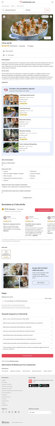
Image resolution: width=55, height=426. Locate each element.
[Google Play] (44, 386)
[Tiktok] (18, 412)
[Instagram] (12, 412)
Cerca (47, 10)
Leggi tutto (5, 82)
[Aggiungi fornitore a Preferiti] (51, 16)
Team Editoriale (5, 401)
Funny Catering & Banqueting (28, 144)
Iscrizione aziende (6, 396)
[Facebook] (3, 412)
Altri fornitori (40, 282)
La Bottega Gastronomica (27, 95)
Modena (13, 6)
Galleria (47, 37)
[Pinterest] (9, 412)
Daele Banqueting (24, 108)
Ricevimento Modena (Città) (8, 307)
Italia (33, 412)
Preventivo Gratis (27, 355)
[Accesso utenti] (52, 2)
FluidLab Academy (14, 361)
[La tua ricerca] (4, 16)
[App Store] (34, 386)
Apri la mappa (48, 298)
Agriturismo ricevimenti (15, 371)
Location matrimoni (47, 371)
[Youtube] (15, 412)
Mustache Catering (25, 131)
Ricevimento (5, 368)
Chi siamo (4, 398)
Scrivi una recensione (44, 210)
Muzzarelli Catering (25, 119)
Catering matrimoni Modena (18, 305)
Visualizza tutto (27, 197)
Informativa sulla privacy (7, 386)
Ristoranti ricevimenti (36, 371)
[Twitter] (6, 412)
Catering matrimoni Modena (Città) (22, 307)
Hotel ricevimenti (26, 371)
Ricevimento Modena (6, 305)
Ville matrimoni (5, 371)
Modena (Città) (20, 6)
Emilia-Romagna (5, 6)
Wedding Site (5, 405)
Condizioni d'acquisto (7, 384)
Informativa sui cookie (7, 388)
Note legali (4, 382)
